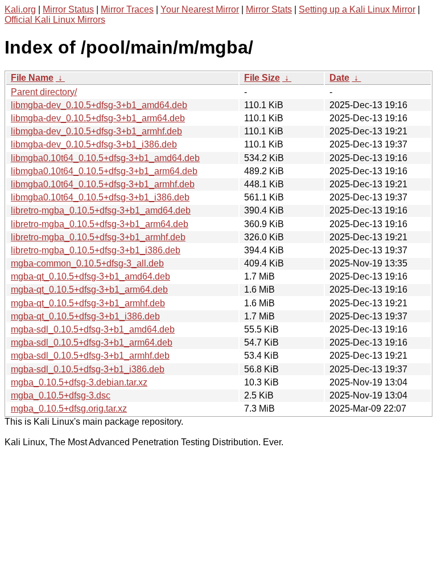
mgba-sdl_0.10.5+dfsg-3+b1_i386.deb (87, 369)
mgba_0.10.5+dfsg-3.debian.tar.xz (79, 382)
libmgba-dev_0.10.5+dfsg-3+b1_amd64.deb (99, 105)
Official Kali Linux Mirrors (55, 19)
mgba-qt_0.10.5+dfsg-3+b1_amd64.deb (90, 276)
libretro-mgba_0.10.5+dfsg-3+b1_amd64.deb (101, 210)
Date (339, 78)
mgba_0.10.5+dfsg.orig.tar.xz (69, 408)
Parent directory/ (44, 92)
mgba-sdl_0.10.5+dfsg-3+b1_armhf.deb (90, 355)
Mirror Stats (269, 9)
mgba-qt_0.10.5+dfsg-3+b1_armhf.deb (88, 303)
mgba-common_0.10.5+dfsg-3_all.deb (87, 263)
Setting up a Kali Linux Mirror (357, 9)
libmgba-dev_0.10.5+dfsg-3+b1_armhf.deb (96, 131)
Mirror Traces (127, 9)
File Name (32, 78)
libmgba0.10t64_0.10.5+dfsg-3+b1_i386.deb (100, 197)
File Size (262, 78)
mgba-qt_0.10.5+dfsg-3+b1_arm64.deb (89, 289)
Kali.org (20, 9)
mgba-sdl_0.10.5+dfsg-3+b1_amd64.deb (93, 329)
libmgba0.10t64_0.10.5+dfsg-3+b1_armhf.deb (103, 184)
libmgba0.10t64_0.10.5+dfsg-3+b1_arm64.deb (104, 171)
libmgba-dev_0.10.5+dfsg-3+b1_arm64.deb (98, 118)
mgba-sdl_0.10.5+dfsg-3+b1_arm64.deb (91, 342)
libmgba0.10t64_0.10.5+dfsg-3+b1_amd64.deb (105, 158)
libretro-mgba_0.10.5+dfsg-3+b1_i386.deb (95, 250)
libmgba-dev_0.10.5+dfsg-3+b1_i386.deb (94, 144)
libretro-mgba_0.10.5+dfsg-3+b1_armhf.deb (98, 237)
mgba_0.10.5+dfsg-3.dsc (60, 395)
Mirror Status (68, 9)
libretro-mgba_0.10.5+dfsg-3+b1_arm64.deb (99, 224)
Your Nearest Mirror (199, 9)
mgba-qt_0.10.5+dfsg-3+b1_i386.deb (85, 316)
